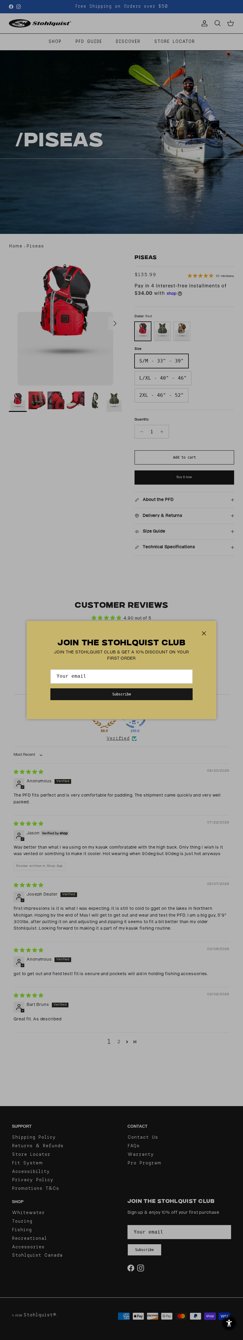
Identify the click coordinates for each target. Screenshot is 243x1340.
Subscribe (121, 694)
